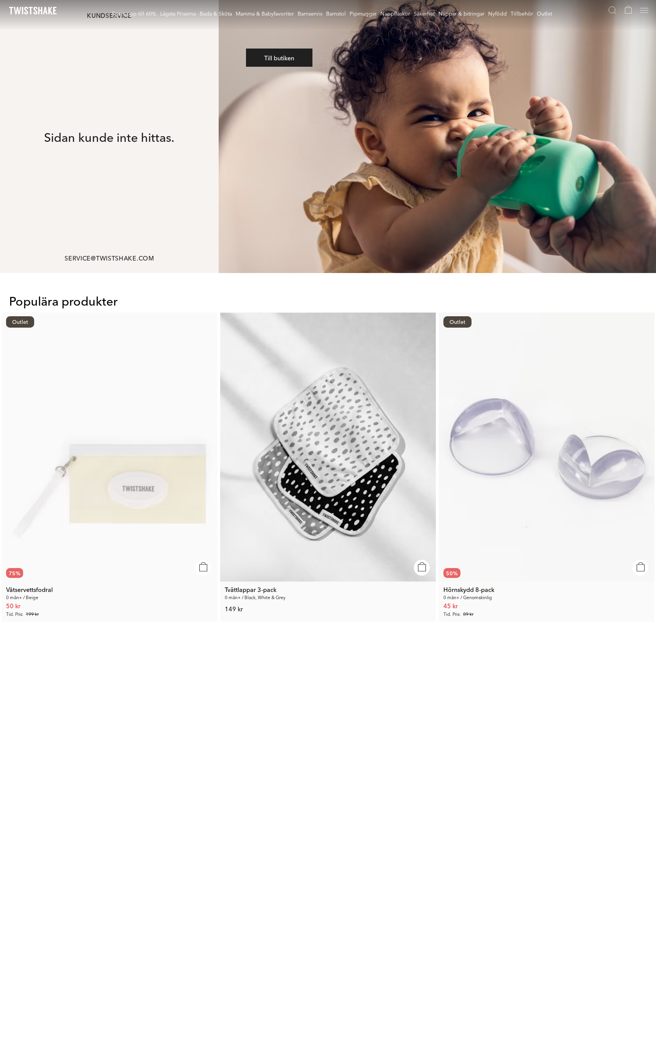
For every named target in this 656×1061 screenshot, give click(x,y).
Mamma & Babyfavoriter (265, 13)
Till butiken (279, 57)
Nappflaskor (395, 13)
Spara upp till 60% (134, 13)
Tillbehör (522, 13)
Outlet (544, 13)
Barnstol (336, 13)
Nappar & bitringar (461, 13)
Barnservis (310, 13)
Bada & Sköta (216, 13)
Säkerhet (424, 13)
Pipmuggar (363, 13)
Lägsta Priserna (178, 13)
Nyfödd (497, 13)
